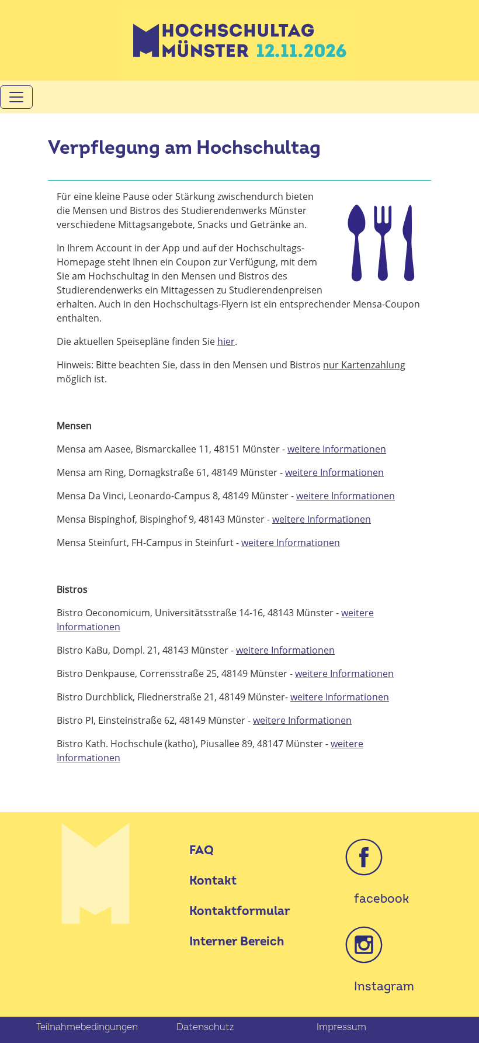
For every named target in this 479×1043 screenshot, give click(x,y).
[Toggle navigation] (16, 97)
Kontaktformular (239, 911)
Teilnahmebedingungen (87, 1027)
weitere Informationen (336, 449)
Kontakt (213, 880)
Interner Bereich (236, 941)
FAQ (201, 850)
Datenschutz (205, 1027)
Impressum (341, 1027)
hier (226, 341)
